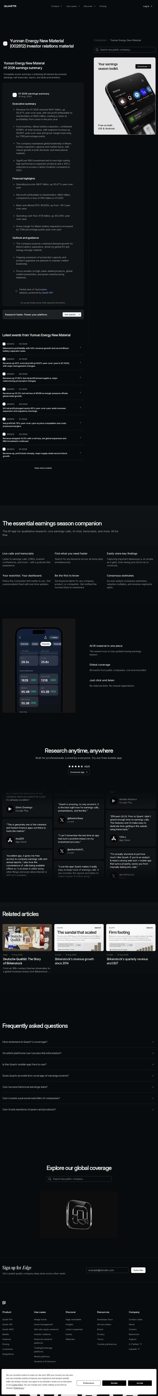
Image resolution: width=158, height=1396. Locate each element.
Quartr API (47, 292)
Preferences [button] (19, 1388)
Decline (114, 1383)
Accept (140, 1383)
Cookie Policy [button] (17, 1385)
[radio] (69, 766)
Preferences (88, 1383)
